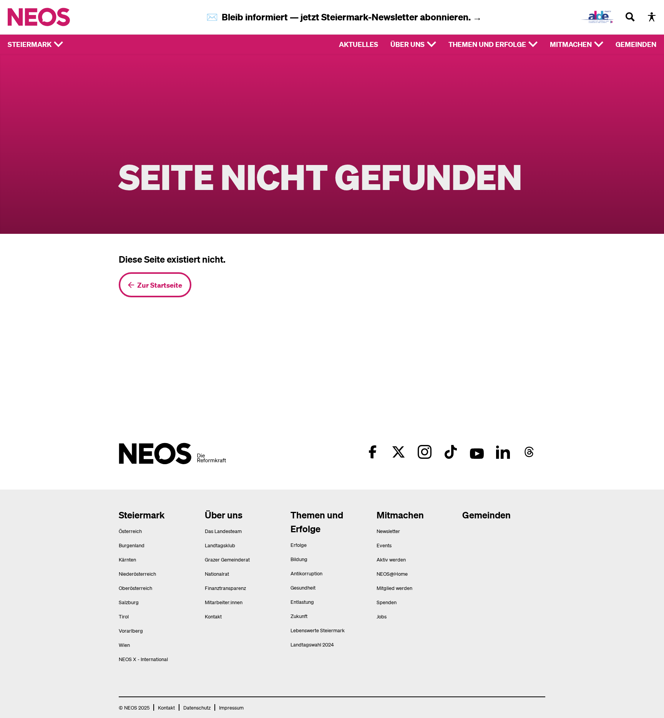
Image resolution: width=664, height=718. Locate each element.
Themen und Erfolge (487, 44)
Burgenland (131, 545)
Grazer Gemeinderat (227, 559)
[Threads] (529, 452)
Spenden (387, 602)
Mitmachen (571, 44)
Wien (124, 644)
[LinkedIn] (503, 452)
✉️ (214, 17)
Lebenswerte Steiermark (317, 630)
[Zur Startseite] (55, 17)
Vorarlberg (131, 630)
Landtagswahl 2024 (312, 644)
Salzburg (129, 602)
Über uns (407, 44)
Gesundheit (302, 587)
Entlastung (302, 601)
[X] (398, 452)
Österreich (130, 531)
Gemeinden (636, 44)
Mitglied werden (394, 588)
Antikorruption (306, 573)
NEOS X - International (143, 659)
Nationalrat (217, 573)
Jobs (382, 616)
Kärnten (127, 559)
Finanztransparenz (225, 588)
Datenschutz (197, 707)
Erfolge (298, 544)
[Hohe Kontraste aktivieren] (651, 17)
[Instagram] (425, 452)
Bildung (298, 559)
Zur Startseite (159, 284)
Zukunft (298, 616)
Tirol (124, 616)
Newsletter (388, 531)
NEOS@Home (392, 573)
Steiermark (29, 44)
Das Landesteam (223, 531)
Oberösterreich (135, 588)
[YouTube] (477, 452)
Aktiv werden (391, 559)
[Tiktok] (451, 452)
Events (384, 545)
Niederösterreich (137, 573)
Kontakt (213, 616)
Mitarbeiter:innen (223, 602)
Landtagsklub (220, 545)
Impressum (231, 707)
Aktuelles (358, 44)
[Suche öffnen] (630, 17)
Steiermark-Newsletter (370, 17)
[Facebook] (372, 452)
